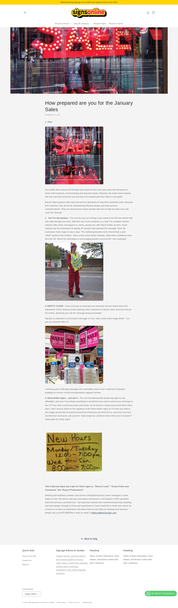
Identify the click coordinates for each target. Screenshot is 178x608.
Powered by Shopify (47, 602)
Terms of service (74, 602)
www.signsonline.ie (34, 602)
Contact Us (27, 560)
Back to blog (90, 539)
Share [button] (49, 122)
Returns (25, 564)
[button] (25, 12)
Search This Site (29, 556)
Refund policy (61, 602)
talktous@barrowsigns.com (103, 513)
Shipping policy (87, 602)
